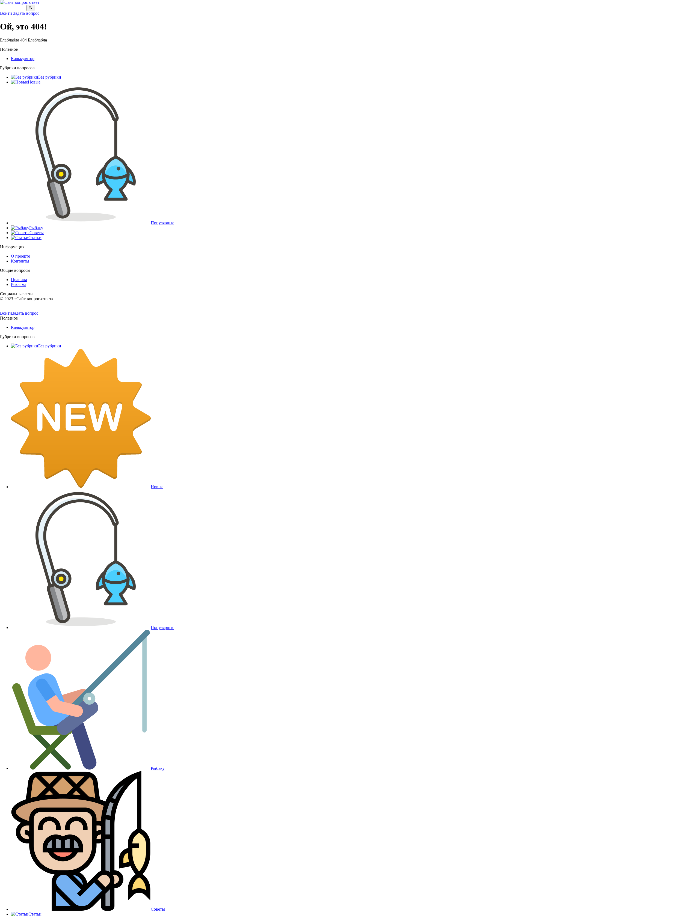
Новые (34, 82)
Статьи (35, 237)
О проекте (20, 256)
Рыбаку (36, 227)
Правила (19, 279)
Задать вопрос (26, 13)
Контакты (20, 261)
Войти (6, 13)
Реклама (18, 284)
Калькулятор (22, 58)
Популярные (162, 222)
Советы (36, 232)
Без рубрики (49, 77)
